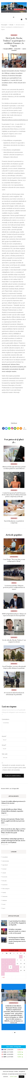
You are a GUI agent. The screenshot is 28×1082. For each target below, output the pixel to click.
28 (17, 970)
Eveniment (4, 884)
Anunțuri (4, 869)
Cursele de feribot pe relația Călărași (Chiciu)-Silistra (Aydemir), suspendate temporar (12, 811)
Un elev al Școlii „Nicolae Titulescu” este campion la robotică (14, 641)
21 (17, 967)
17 (3, 967)
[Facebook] (3, 427)
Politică (4, 892)
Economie (4, 876)
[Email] (15, 427)
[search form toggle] (26, 19)
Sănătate (14, 611)
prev (2, 990)
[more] (21, 428)
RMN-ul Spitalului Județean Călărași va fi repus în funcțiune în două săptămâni (14, 614)
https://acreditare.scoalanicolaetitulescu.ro (15, 120)
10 (3, 963)
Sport (3, 908)
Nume (4, 736)
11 (6, 963)
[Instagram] (12, 427)
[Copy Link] (18, 427)
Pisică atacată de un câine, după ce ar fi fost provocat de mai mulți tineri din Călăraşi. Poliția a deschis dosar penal (13, 830)
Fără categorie (5, 888)
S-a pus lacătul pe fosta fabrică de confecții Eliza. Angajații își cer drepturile (17, 923)
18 (6, 967)
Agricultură (5, 865)
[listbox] (13, 1008)
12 (10, 963)
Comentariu (5, 719)
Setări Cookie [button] (13, 1076)
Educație (14, 35)
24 (3, 970)
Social (14, 582)
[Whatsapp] (9, 427)
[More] (21, 427)
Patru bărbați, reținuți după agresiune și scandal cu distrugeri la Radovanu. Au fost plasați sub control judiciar (13, 840)
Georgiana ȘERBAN (7, 48)
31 (3, 974)
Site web (4, 754)
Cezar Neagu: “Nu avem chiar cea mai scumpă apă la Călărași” (14, 560)
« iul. (3, 977)
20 (14, 967)
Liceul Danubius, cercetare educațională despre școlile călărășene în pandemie (14, 667)
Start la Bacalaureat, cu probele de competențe (14, 522)
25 (6, 970)
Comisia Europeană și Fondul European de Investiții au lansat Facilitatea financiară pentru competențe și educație (14, 494)
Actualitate (13, 556)
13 (14, 963)
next (24, 990)
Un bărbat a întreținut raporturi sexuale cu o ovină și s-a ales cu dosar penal (17, 931)
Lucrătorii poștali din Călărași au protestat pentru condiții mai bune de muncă (14, 587)
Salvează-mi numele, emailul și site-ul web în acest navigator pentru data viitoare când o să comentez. (14, 767)
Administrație (5, 861)
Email (4, 745)
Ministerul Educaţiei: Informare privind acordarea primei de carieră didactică (14, 467)
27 (14, 970)
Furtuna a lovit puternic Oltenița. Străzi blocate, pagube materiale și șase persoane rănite (12, 821)
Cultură (4, 872)
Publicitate (4, 896)
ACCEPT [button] (21, 1076)
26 (10, 970)
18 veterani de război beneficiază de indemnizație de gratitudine (14, 693)
